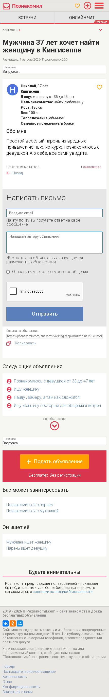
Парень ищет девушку (26, 548)
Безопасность (15, 677)
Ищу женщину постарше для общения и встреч (57, 405)
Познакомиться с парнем (29, 504)
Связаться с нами (18, 692)
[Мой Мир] (20, 623)
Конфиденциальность (21, 687)
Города (9, 666)
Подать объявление (58, 461)
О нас (7, 682)
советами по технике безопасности (63, 592)
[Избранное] (77, 6)
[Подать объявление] (87, 5)
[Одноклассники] (13, 623)
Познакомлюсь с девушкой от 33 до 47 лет (54, 381)
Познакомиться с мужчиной (32, 510)
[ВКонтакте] (6, 623)
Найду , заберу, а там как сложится (47, 397)
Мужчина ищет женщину (28, 542)
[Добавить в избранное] (99, 87)
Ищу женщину (26, 389)
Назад (17, 173)
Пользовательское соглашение (29, 672)
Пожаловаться (91, 167)
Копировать (25, 343)
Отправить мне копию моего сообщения (50, 271)
